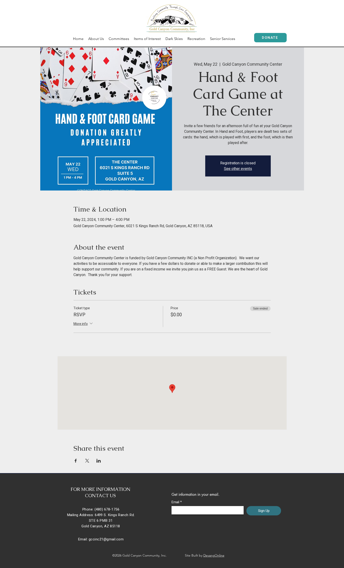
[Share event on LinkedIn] (98, 461)
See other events (238, 169)
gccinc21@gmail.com (106, 539)
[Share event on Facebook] (75, 461)
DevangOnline (213, 555)
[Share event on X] (87, 461)
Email (177, 502)
